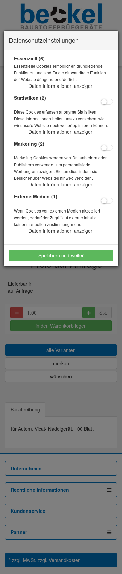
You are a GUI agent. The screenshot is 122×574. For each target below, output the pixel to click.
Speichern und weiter (61, 255)
